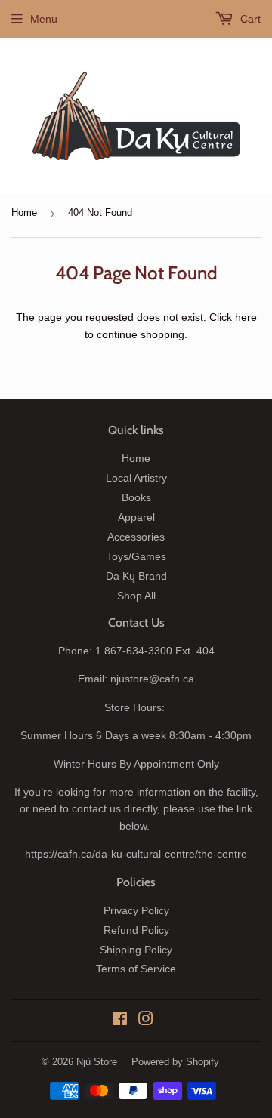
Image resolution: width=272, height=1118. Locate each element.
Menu (43, 19)
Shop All (136, 596)
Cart (249, 19)
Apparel (136, 517)
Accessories (136, 537)
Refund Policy (136, 930)
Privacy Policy (136, 910)
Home (24, 212)
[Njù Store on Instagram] (145, 1021)
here (246, 317)
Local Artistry (136, 478)
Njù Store (96, 1061)
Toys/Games (136, 556)
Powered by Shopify (175, 1061)
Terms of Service (136, 968)
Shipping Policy (136, 950)
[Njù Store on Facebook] (120, 1021)
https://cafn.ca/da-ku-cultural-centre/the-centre (136, 854)
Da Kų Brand (136, 576)
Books (136, 497)
